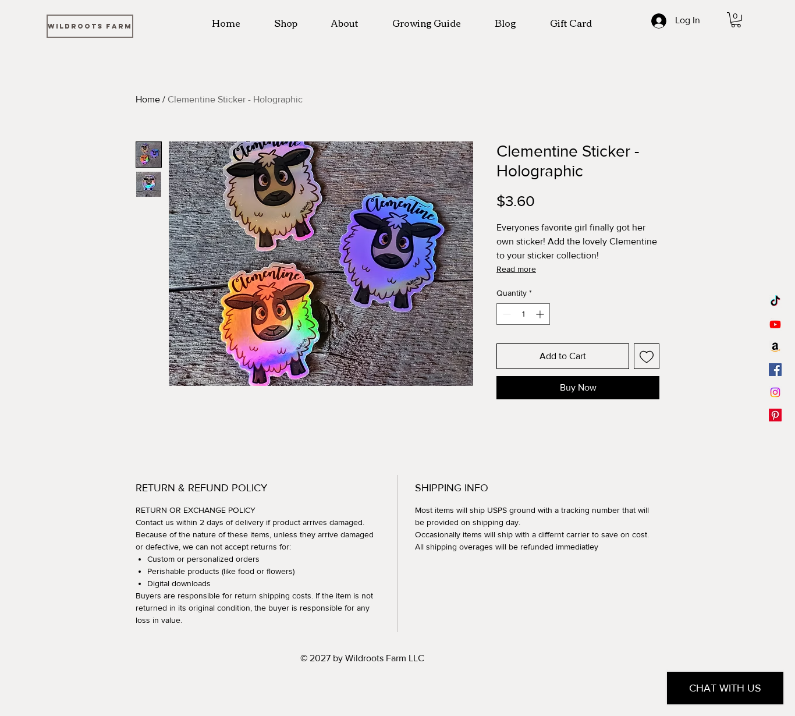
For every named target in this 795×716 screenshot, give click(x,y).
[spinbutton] (523, 314)
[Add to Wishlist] (646, 356)
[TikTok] (775, 301)
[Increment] (541, 314)
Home (148, 99)
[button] (736, 19)
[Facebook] (775, 369)
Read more (516, 269)
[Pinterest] (775, 415)
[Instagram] (775, 392)
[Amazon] (775, 347)
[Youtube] (775, 324)
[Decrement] (505, 314)
